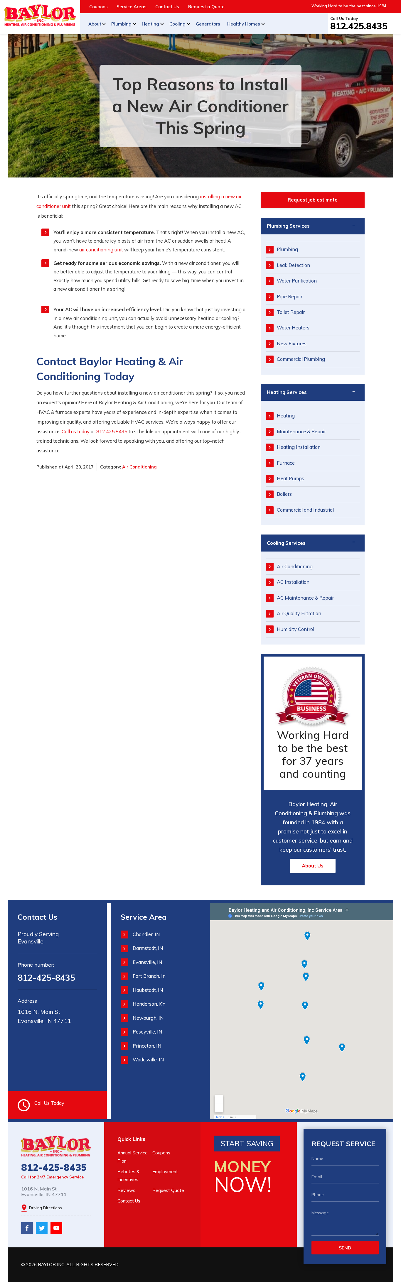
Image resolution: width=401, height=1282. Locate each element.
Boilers (284, 494)
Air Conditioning (139, 467)
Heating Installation (299, 447)
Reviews (126, 1190)
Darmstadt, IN (148, 948)
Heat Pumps (290, 478)
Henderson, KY (149, 1004)
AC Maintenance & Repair (305, 598)
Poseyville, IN (147, 1032)
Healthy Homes (243, 24)
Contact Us (167, 6)
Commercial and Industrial (305, 510)
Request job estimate (313, 200)
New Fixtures (291, 343)
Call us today (76, 431)
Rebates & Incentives (128, 1175)
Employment (165, 1171)
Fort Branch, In (149, 976)
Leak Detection (293, 265)
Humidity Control (295, 629)
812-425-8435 (46, 977)
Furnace (286, 463)
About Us (313, 866)
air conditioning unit (101, 250)
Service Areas (131, 6)
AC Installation (293, 582)
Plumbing (121, 24)
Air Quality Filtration (299, 613)
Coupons (98, 6)
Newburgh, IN (148, 1018)
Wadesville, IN (148, 1060)
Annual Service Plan (132, 1156)
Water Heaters (293, 328)
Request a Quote (206, 6)
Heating (150, 24)
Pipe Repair (289, 297)
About (94, 24)
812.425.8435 (358, 26)
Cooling (177, 24)
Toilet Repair (291, 312)
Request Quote (168, 1190)
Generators (208, 24)
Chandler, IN (146, 934)
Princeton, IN (147, 1046)
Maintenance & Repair (301, 431)
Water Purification (297, 281)
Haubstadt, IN (148, 990)
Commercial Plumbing (301, 359)
